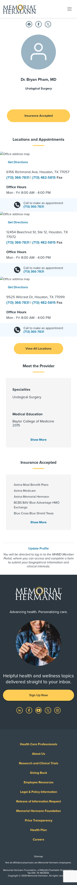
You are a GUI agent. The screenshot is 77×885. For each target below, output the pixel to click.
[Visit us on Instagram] (57, 710)
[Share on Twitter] (48, 24)
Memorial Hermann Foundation (38, 811)
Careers (38, 840)
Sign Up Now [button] (38, 695)
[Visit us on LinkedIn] (19, 710)
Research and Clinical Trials (38, 763)
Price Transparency (38, 820)
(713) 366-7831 (18, 177)
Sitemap (38, 856)
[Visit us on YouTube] (38, 710)
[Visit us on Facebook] (29, 710)
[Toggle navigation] (69, 9)
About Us (38, 754)
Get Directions (18, 162)
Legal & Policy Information (38, 792)
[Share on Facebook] (38, 24)
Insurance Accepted (38, 116)
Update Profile (38, 548)
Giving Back (38, 773)
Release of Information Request (38, 801)
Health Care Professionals (38, 744)
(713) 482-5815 (44, 177)
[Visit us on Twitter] (48, 710)
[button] (38, 348)
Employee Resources (39, 782)
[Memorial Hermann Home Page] (19, 9)
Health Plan (38, 830)
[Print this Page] (29, 24)
